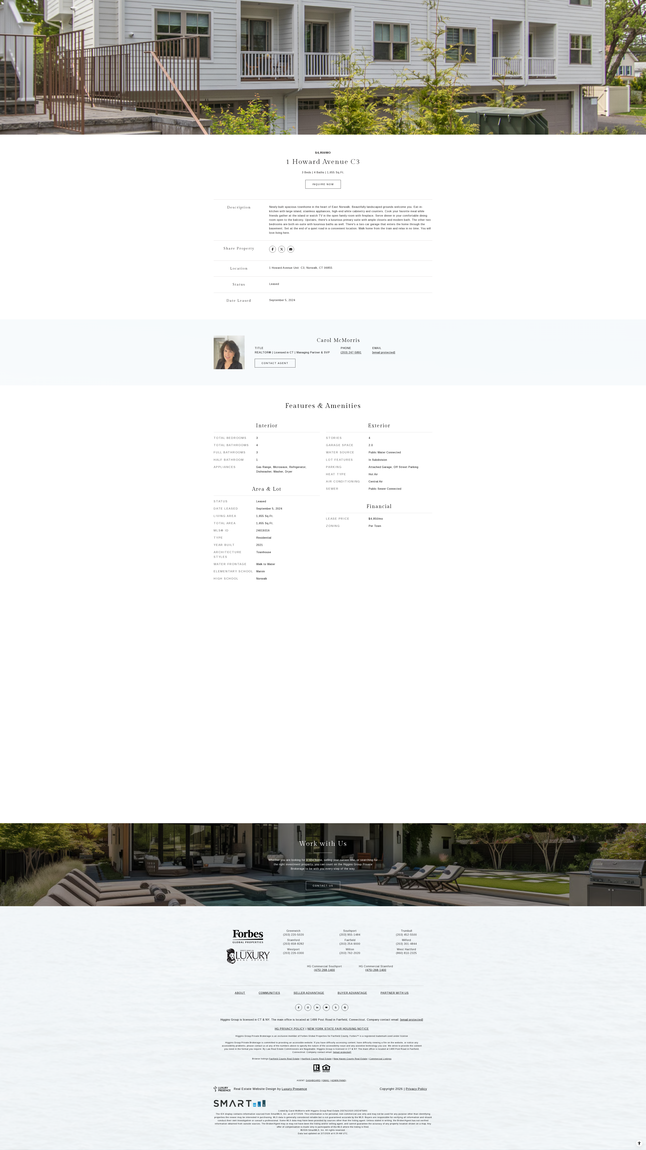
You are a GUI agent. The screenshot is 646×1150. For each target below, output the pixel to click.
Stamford (293, 940)
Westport (293, 949)
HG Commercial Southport (324, 966)
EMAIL (325, 1080)
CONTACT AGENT (275, 363)
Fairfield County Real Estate (284, 1059)
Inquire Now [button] (323, 184)
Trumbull (406, 930)
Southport (350, 930)
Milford (406, 940)
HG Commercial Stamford (376, 966)
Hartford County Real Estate (316, 1059)
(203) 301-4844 (406, 943)
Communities (269, 992)
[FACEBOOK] (298, 1007)
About (240, 992)
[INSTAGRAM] (307, 1007)
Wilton (350, 949)
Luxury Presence (294, 1089)
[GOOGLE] (345, 1007)
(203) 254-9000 (349, 943)
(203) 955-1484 (349, 934)
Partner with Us (395, 992)
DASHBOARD (313, 1080)
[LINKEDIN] (317, 1007)
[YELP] (335, 1007)
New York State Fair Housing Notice (338, 1028)
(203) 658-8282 (293, 943)
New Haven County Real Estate (350, 1059)
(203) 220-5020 (293, 934)
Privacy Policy (416, 1089)
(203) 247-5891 (351, 352)
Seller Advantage (309, 992)
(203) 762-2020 (349, 953)
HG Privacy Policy (290, 1028)
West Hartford (406, 949)
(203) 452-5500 (406, 934)
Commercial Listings (380, 1059)
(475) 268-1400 (324, 970)
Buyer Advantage (352, 992)
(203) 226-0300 (293, 953)
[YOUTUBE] (326, 1007)
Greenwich (293, 930)
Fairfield (350, 940)
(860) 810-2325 (406, 953)
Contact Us (323, 885)
